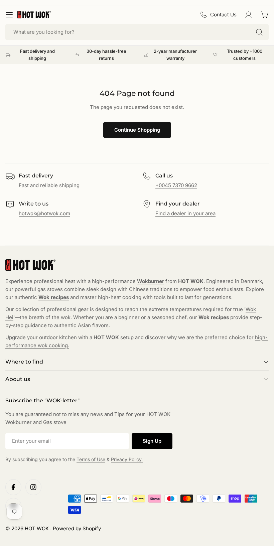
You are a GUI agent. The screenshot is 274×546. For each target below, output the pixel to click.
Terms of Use (91, 459)
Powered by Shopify (77, 528)
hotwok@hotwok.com (44, 213)
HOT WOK (37, 528)
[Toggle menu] (9, 15)
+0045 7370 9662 (176, 185)
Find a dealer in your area (185, 213)
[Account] (249, 15)
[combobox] (137, 32)
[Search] (259, 32)
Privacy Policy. (127, 459)
